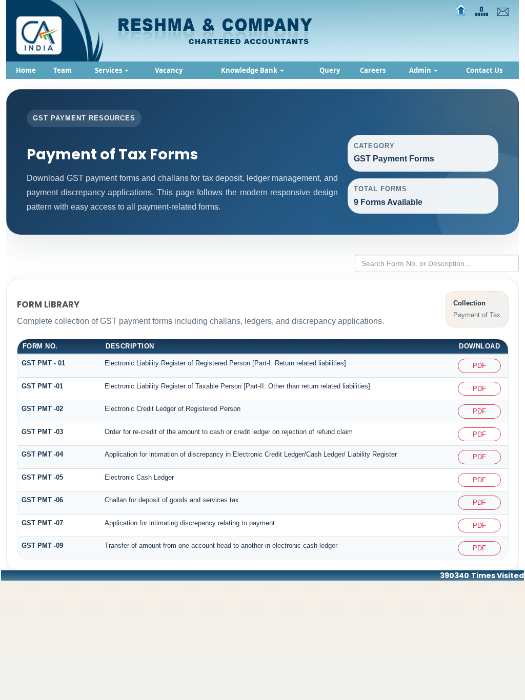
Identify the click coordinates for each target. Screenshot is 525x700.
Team (62, 70)
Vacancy (169, 70)
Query (329, 70)
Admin (421, 70)
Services (109, 70)
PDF (479, 365)
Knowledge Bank (250, 70)
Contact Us (484, 70)
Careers (373, 70)
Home (26, 70)
